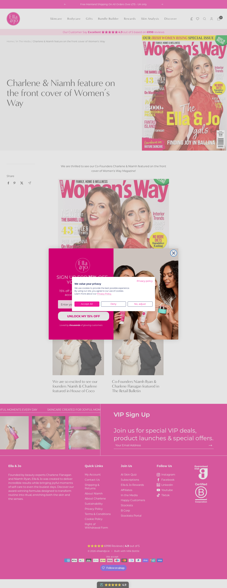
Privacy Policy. (104, 293)
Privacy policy (145, 281)
